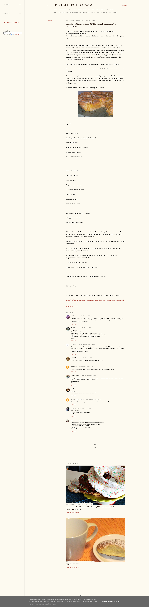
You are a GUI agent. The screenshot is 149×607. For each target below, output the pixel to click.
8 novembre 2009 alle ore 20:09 (88, 375)
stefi (72, 420)
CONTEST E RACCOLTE (95, 12)
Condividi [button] (49, 20)
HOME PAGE (57, 12)
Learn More (107, 602)
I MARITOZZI (72, 564)
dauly (72, 389)
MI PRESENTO (66, 12)
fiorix (72, 316)
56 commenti (75, 567)
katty (72, 408)
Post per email (75, 306)
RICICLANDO (107, 12)
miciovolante (75, 375)
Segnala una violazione (11, 22)
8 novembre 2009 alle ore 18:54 (84, 357)
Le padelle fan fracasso (73, 5)
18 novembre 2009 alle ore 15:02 (82, 420)
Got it (117, 602)
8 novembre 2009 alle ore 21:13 (82, 389)
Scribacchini (74, 344)
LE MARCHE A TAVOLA (79, 12)
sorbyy (73, 327)
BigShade (74, 366)
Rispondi (73, 324)
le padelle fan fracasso (77, 399)
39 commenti (75, 512)
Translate (17, 34)
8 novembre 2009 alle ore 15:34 (83, 327)
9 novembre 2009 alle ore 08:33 (93, 399)
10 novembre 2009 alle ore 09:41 (83, 408)
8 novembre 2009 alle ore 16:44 (87, 344)
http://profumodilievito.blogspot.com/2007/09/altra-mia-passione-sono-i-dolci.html (95, 300)
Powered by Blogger (88, 596)
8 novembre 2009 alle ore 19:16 (85, 366)
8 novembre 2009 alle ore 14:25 (82, 315)
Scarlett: (73, 358)
